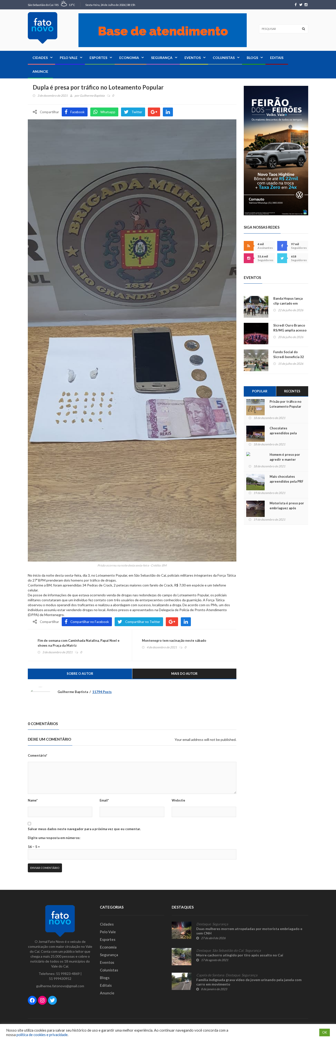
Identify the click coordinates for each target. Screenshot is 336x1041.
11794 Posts (102, 692)
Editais (276, 57)
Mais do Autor (184, 674)
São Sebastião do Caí (228, 950)
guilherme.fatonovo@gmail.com (60, 986)
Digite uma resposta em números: (54, 838)
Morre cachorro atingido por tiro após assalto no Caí (239, 955)
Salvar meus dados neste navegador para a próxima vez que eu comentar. (84, 829)
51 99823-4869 (68, 973)
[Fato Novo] (42, 28)
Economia (129, 57)
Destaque (203, 924)
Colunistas (224, 57)
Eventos (192, 57)
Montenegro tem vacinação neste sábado (174, 640)
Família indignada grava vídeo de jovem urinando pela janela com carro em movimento (249, 982)
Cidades (40, 57)
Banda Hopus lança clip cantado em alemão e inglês (288, 303)
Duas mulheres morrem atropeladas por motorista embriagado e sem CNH (249, 931)
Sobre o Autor (80, 674)
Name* (33, 800)
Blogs (252, 57)
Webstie (178, 800)
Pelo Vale (68, 57)
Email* (104, 800)
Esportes (98, 57)
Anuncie (40, 71)
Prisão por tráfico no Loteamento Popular (285, 404)
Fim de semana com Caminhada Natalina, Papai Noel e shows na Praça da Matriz (79, 643)
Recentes (292, 391)
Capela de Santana (210, 975)
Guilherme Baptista (92, 95)
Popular (259, 391)
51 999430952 (60, 978)
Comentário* (37, 755)
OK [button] (324, 1032)
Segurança (161, 57)
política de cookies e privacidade (42, 1035)
